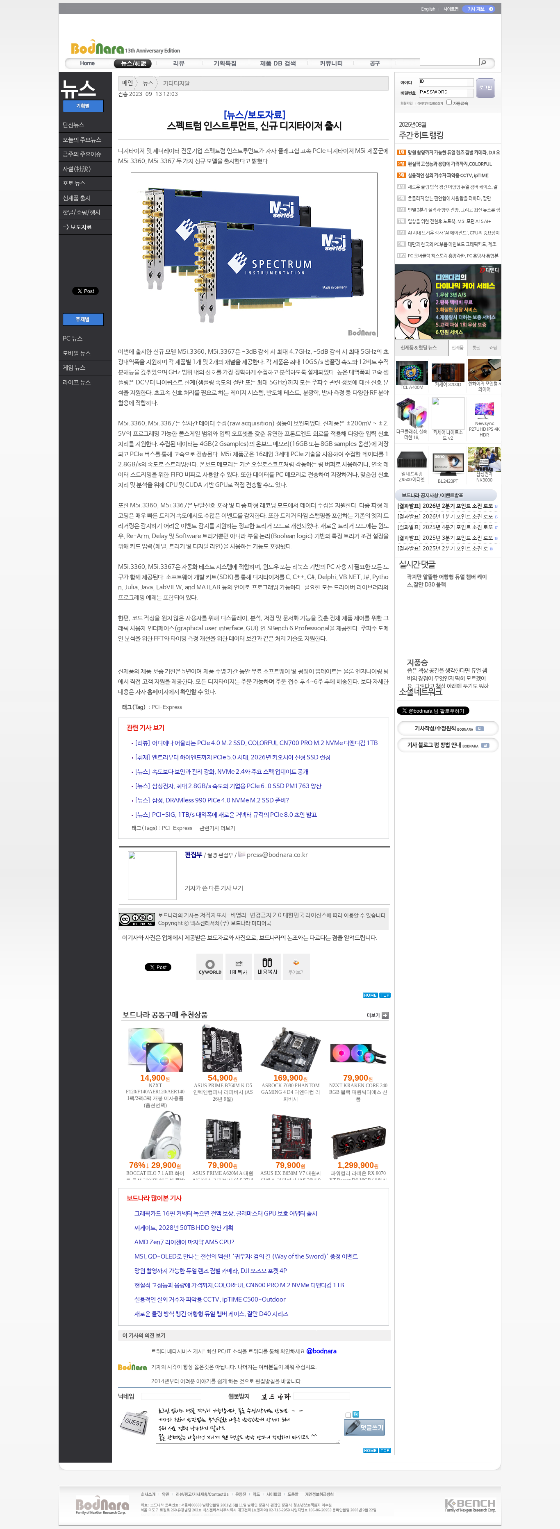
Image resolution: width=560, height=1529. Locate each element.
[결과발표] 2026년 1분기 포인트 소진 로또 (447, 517)
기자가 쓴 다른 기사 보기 (214, 888)
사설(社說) (77, 169)
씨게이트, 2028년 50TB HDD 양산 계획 (183, 1228)
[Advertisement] (328, 37)
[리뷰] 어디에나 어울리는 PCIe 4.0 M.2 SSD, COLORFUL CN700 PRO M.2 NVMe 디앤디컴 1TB (255, 743)
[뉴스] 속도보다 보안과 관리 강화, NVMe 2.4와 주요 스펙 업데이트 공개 (220, 771)
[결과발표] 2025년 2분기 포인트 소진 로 (444, 549)
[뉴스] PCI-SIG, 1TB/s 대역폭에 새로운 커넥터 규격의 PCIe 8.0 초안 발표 (225, 814)
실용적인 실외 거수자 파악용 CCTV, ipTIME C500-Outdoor (209, 1299)
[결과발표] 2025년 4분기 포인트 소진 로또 (447, 528)
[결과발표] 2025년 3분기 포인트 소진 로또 (447, 538)
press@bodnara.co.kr (277, 855)
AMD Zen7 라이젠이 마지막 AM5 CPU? (184, 1242)
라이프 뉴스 (77, 382)
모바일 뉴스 (77, 353)
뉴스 (148, 83)
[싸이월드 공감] (209, 967)
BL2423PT (448, 481)
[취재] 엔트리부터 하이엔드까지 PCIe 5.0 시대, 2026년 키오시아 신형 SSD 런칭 (231, 757)
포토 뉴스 (74, 183)
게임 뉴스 (74, 367)
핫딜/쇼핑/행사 (81, 212)
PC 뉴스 (72, 338)
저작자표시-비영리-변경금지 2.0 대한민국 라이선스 (263, 915)
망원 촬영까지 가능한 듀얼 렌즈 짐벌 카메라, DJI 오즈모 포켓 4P (210, 1271)
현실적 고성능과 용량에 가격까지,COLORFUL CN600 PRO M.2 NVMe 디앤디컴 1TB (238, 1285)
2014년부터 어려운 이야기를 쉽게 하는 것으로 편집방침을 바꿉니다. (227, 1382)
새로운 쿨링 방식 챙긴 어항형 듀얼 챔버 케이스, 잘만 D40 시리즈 (210, 1314)
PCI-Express (167, 707)
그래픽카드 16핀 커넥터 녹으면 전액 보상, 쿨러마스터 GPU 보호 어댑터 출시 (225, 1213)
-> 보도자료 (77, 227)
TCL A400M (412, 387)
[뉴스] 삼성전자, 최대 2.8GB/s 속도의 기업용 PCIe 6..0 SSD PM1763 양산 (227, 786)
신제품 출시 (77, 198)
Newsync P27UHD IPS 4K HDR (484, 429)
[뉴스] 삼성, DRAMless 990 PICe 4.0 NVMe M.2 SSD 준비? (211, 800)
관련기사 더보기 (217, 828)
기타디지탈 (176, 83)
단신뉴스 (73, 125)
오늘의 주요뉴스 (82, 139)
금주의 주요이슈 (82, 154)
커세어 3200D (448, 384)
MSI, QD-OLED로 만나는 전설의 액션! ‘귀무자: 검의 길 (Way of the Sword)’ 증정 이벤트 (245, 1256)
